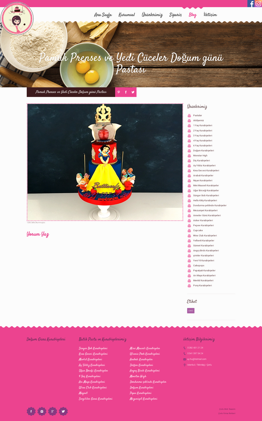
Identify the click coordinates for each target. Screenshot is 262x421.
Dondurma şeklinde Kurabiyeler (210, 205)
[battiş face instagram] (258, 3)
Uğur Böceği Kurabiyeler (206, 190)
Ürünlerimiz (152, 15)
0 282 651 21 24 (195, 347)
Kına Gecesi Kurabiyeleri (206, 170)
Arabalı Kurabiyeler (203, 175)
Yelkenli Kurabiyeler (203, 240)
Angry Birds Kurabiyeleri (206, 250)
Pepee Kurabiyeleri (203, 225)
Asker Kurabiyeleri (203, 220)
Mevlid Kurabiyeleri (203, 280)
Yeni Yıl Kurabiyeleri (203, 260)
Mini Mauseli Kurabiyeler (206, 185)
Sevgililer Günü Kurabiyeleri (95, 399)
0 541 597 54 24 (195, 353)
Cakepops (198, 265)
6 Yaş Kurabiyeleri (202, 145)
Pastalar (197, 115)
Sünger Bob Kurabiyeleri (206, 195)
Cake (191, 311)
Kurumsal (127, 15)
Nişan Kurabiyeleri (202, 180)
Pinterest (118, 92)
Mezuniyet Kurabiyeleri (205, 210)
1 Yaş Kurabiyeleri (202, 125)
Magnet (83, 393)
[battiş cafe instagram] (251, 3)
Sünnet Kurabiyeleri (203, 245)
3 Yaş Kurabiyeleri (202, 135)
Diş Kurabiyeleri (201, 160)
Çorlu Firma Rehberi (226, 413)
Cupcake (198, 230)
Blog (192, 15)
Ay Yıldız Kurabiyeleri (204, 165)
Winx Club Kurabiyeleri (205, 235)
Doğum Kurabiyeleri (203, 150)
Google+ (52, 411)
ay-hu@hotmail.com (196, 359)
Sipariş (176, 15)
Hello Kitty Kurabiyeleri (205, 200)
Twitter (133, 92)
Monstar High (200, 155)
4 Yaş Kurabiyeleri (202, 140)
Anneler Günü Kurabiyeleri (207, 215)
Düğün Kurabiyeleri (141, 365)
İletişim (210, 15)
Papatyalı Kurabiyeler (204, 270)
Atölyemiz (198, 120)
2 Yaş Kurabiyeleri (202, 130)
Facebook (125, 92)
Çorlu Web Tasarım (227, 409)
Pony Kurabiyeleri (202, 285)
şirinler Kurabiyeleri (203, 255)
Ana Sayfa (103, 15)
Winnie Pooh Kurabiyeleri (145, 354)
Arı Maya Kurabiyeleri (204, 275)
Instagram (41, 411)
